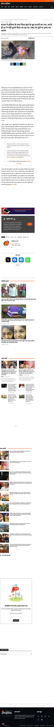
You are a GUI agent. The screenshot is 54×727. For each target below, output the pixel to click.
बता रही (13, 184)
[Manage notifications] (3, 724)
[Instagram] (47, 1)
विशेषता (2, 376)
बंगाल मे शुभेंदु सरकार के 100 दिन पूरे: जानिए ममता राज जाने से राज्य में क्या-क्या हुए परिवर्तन (26, 371)
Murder (12, 237)
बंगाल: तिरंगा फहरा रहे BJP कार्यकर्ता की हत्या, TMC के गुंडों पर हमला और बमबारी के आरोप (17, 320)
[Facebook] (45, 1)
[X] (50, 1)
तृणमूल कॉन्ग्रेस (20, 237)
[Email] (21, 64)
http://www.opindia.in (15, 243)
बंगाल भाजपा (24, 237)
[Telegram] (18, 64)
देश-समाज (5, 19)
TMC (15, 237)
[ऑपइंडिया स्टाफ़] (6, 244)
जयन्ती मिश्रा (21, 375)
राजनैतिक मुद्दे (3, 367)
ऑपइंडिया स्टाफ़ (31, 38)
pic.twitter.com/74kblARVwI (16, 157)
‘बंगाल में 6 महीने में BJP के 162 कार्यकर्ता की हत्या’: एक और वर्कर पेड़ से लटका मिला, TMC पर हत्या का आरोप (18, 299)
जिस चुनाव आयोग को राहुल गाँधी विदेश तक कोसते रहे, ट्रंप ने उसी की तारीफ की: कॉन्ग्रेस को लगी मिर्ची (9, 372)
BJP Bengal (8, 237)
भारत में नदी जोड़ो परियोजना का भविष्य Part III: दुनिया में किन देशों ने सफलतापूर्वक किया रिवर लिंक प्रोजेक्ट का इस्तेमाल (30, 398)
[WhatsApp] (51, 1)
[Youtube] (53, 1)
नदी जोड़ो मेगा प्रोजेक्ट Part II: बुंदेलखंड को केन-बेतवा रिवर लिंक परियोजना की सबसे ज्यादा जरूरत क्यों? (20, 524)
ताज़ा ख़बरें (3, 448)
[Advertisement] (8, 414)
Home (2, 19)
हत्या (28, 237)
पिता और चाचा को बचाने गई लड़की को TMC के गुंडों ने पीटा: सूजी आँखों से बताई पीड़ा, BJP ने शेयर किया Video (17, 341)
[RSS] (48, 1)
